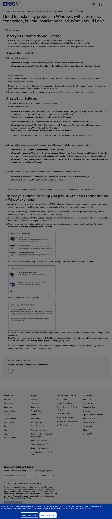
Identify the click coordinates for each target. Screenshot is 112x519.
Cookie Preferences (29, 515)
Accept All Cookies (47, 515)
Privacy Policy (56, 508)
